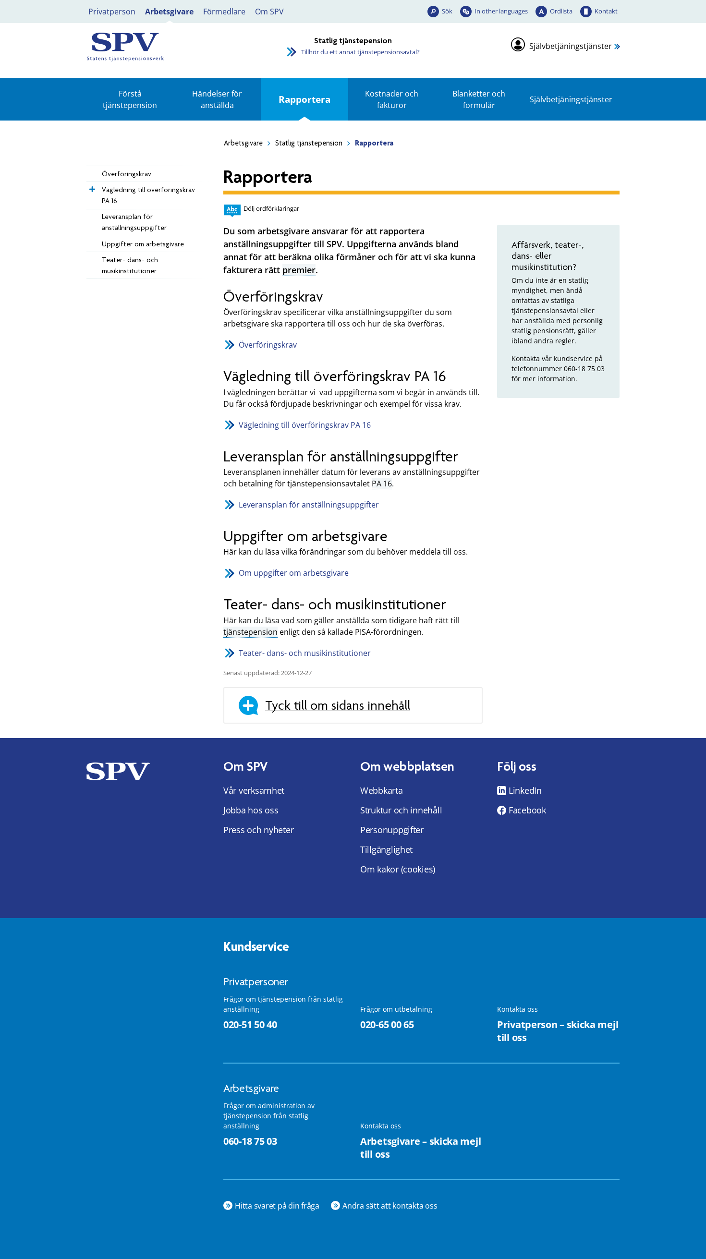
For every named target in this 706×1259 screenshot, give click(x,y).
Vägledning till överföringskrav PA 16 (148, 195)
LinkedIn (525, 790)
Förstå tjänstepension (130, 99)
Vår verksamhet (253, 790)
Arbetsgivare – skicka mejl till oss (420, 1148)
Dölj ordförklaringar (271, 208)
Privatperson (111, 11)
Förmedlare (224, 11)
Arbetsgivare (169, 11)
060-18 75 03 (250, 1141)
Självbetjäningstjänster (570, 46)
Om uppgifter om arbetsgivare (294, 573)
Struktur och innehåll (401, 810)
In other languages (501, 11)
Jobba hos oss (251, 810)
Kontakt (606, 11)
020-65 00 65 (387, 1024)
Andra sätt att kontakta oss (390, 1205)
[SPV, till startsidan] (170, 47)
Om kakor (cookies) (397, 869)
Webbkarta (381, 790)
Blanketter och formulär (478, 99)
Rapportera (304, 99)
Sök (447, 11)
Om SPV (269, 11)
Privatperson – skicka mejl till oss (557, 1031)
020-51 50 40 (250, 1024)
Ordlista (561, 11)
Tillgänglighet (386, 849)
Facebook (527, 810)
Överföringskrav (126, 173)
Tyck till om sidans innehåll (337, 705)
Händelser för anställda (217, 99)
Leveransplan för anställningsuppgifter (134, 222)
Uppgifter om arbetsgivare (143, 244)
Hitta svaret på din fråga (277, 1205)
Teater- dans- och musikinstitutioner (130, 265)
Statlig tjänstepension (308, 143)
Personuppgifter (392, 829)
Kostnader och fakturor (391, 99)
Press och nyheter (258, 829)
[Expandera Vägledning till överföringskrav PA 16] (91, 187)
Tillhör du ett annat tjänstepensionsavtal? (360, 52)
